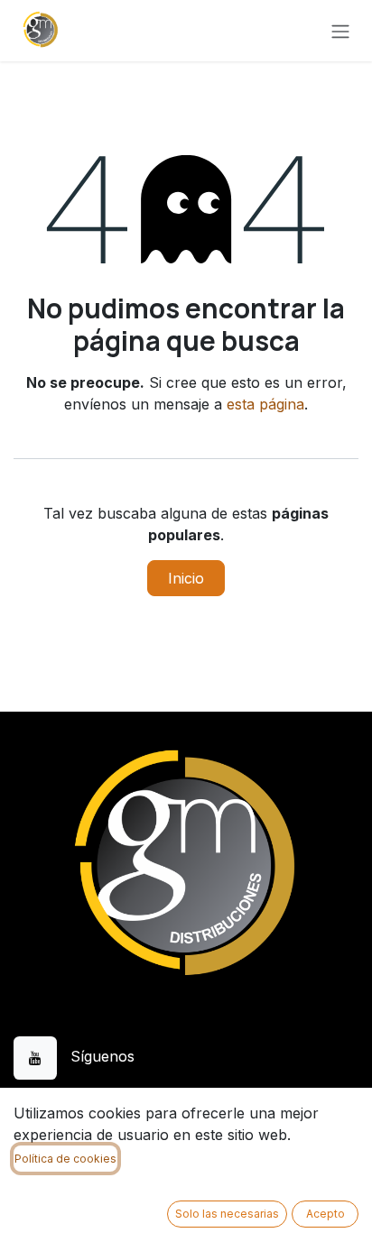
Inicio (186, 578)
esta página (265, 404)
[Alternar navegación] (340, 31)
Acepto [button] (325, 1213)
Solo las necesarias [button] (227, 1213)
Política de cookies (65, 1158)
